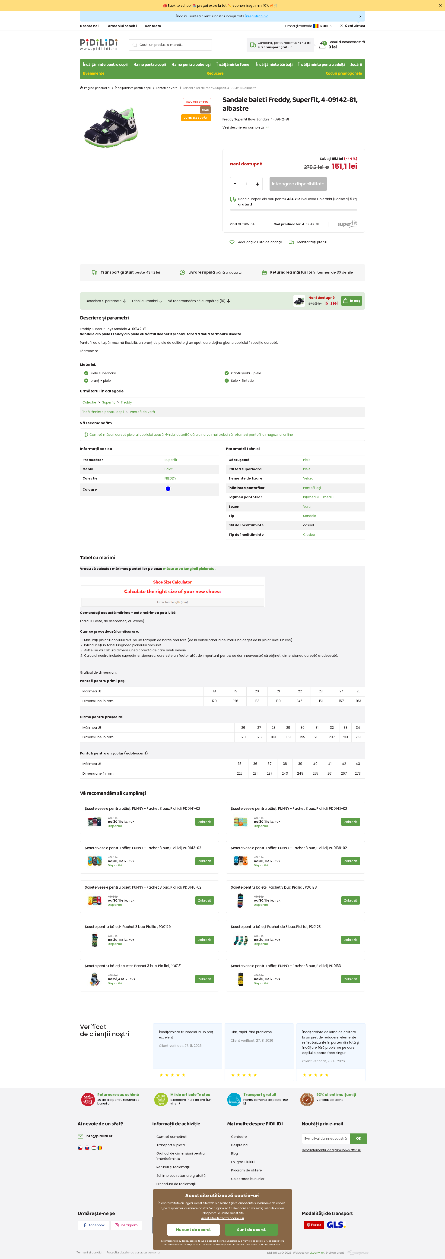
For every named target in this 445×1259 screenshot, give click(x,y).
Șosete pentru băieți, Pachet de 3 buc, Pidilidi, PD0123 (276, 926)
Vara (307, 506)
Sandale (309, 516)
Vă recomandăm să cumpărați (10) (197, 301)
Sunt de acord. (251, 1229)
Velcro (308, 478)
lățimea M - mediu (318, 497)
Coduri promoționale (344, 73)
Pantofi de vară (167, 88)
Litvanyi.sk (317, 1253)
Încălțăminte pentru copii (105, 64)
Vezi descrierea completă (243, 127)
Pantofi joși (312, 488)
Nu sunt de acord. (193, 1229)
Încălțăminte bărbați (274, 64)
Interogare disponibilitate (298, 184)
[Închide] (440, 5)
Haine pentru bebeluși (191, 64)
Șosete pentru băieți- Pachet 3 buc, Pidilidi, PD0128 (274, 887)
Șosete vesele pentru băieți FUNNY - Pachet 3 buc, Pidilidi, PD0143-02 (143, 848)
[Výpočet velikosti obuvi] (172, 591)
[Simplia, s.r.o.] (358, 1252)
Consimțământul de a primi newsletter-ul (331, 1150)
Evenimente (94, 73)
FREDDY (170, 478)
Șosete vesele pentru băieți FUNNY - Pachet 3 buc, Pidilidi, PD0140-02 (143, 887)
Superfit (108, 402)
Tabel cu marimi (144, 301)
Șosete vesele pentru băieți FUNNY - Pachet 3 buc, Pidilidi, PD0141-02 (142, 808)
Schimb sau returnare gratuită (181, 1175)
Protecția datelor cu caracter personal (133, 1252)
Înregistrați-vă (256, 16)
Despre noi (89, 26)
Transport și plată (170, 1145)
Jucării (356, 64)
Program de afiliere (246, 1170)
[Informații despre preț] (327, 167)
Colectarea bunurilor (247, 1179)
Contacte (153, 26)
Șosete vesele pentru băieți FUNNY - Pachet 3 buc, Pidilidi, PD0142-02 (289, 808)
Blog (234, 1153)
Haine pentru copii (150, 64)
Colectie (89, 402)
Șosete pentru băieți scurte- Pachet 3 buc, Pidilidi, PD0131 (133, 965)
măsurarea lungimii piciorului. (189, 568)
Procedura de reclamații (176, 1184)
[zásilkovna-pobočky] (315, 1225)
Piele (307, 460)
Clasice (309, 534)
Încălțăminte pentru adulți (321, 64)
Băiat (169, 469)
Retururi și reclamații (173, 1167)
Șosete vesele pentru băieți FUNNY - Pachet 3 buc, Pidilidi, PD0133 (286, 965)
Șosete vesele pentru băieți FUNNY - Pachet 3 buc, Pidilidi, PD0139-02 (289, 848)
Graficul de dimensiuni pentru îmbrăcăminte (180, 1156)
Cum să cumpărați (171, 1136)
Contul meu (355, 25)
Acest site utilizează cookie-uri (222, 1218)
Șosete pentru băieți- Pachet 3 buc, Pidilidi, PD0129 (128, 926)
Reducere (215, 73)
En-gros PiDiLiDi (243, 1162)
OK (359, 1138)
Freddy (126, 402)
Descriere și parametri (103, 301)
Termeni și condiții (121, 26)
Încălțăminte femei (233, 64)
